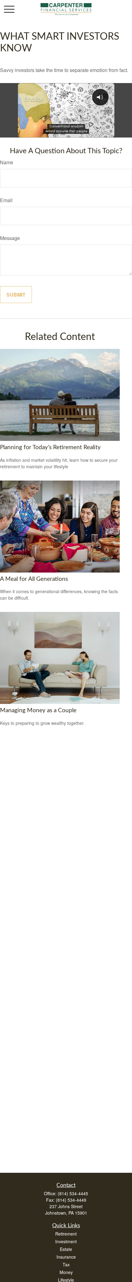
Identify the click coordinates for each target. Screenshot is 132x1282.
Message (10, 238)
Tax (66, 1264)
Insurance (66, 1257)
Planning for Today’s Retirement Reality (50, 447)
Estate (66, 1249)
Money (66, 1272)
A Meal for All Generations (34, 579)
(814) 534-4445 (73, 1193)
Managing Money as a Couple (38, 710)
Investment (66, 1241)
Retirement (66, 1234)
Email (6, 200)
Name (6, 162)
